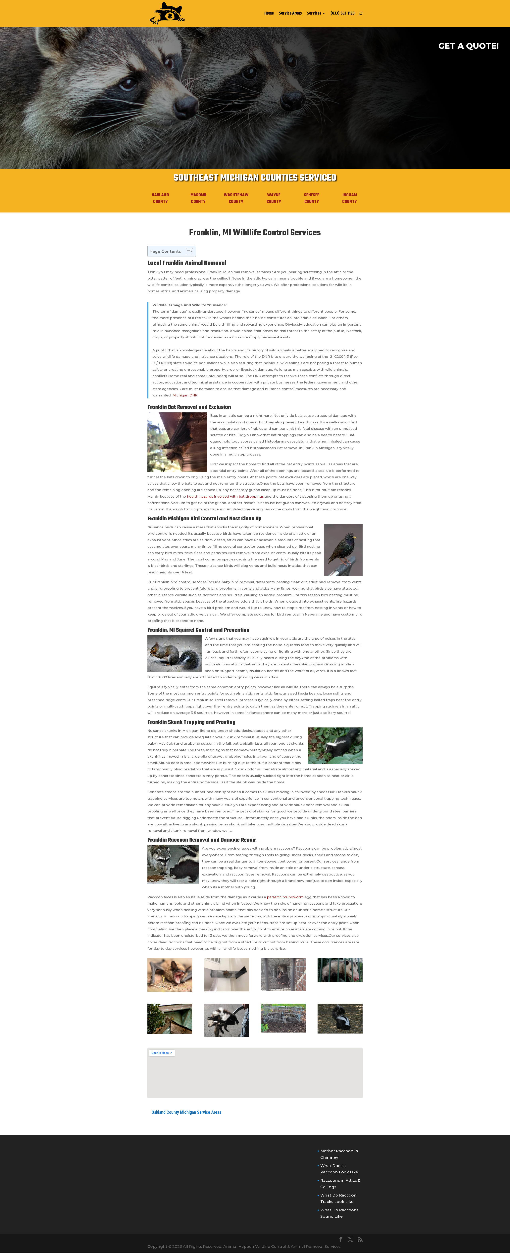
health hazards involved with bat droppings (225, 496)
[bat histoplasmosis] (169, 990)
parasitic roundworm (285, 897)
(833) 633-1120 (343, 14)
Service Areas (290, 14)
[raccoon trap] (283, 1031)
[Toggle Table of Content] (187, 251)
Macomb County (198, 198)
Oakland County (160, 198)
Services (314, 14)
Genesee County (311, 198)
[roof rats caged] (283, 990)
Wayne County (274, 198)
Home (269, 14)
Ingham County (349, 198)
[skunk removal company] (340, 1032)
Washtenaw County (236, 198)
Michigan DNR (185, 395)
